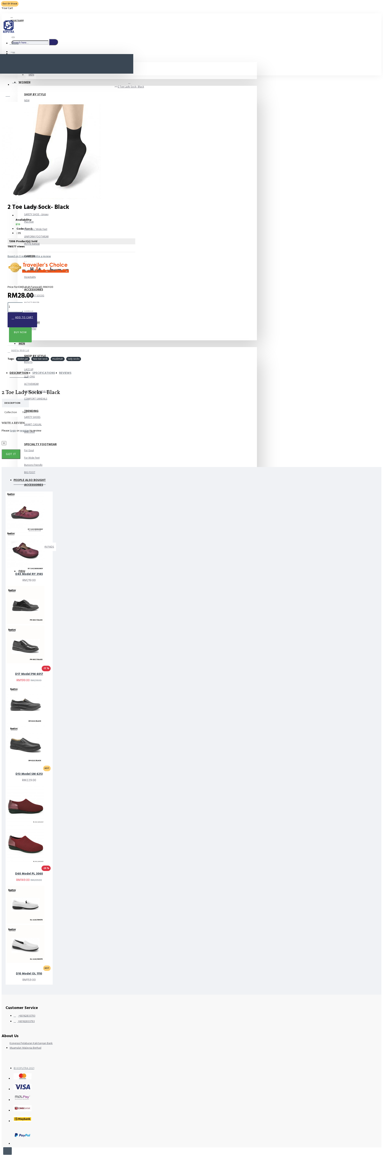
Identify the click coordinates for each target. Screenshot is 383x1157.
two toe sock (40, 359)
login (13, 431)
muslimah (57, 359)
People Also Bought (30, 480)
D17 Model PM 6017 (29, 674)
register (24, 431)
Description (19, 373)
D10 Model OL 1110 (29, 973)
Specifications (43, 373)
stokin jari (23, 359)
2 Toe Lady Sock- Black (131, 87)
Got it (11, 454)
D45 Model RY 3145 (29, 574)
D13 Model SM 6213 (29, 774)
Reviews (65, 373)
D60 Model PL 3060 (29, 874)
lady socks (73, 359)
